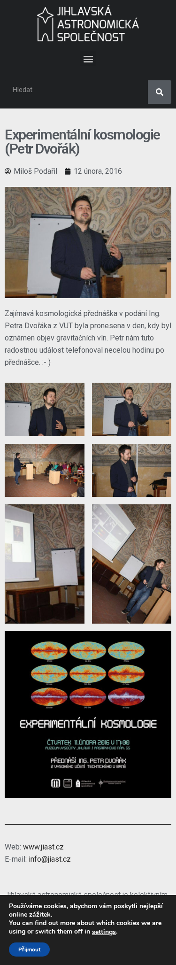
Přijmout (29, 949)
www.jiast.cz (43, 846)
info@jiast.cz (50, 859)
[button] (88, 58)
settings (104, 932)
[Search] (159, 92)
